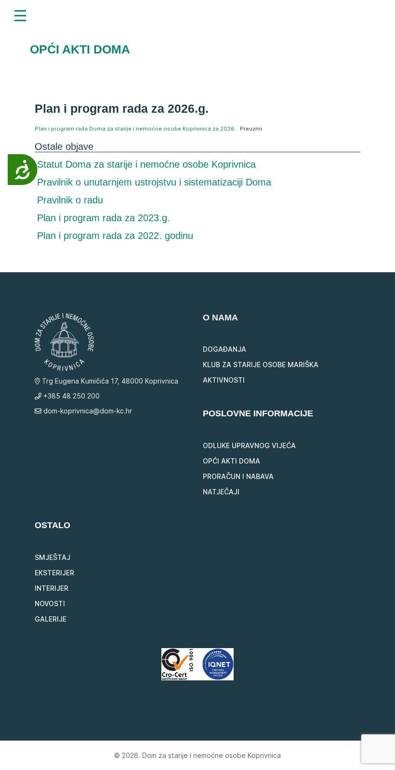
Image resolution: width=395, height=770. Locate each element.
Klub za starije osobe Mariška (260, 364)
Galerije (50, 619)
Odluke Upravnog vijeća (249, 445)
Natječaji (221, 492)
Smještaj (52, 557)
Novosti (50, 603)
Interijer (51, 588)
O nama (220, 317)
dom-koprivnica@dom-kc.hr (86, 411)
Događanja (224, 349)
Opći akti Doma (231, 461)
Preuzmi (251, 128)
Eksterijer (54, 573)
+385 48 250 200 (70, 396)
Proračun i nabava (238, 476)
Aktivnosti (224, 380)
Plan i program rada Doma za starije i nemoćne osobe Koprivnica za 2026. (135, 128)
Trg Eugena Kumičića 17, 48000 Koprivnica (109, 381)
